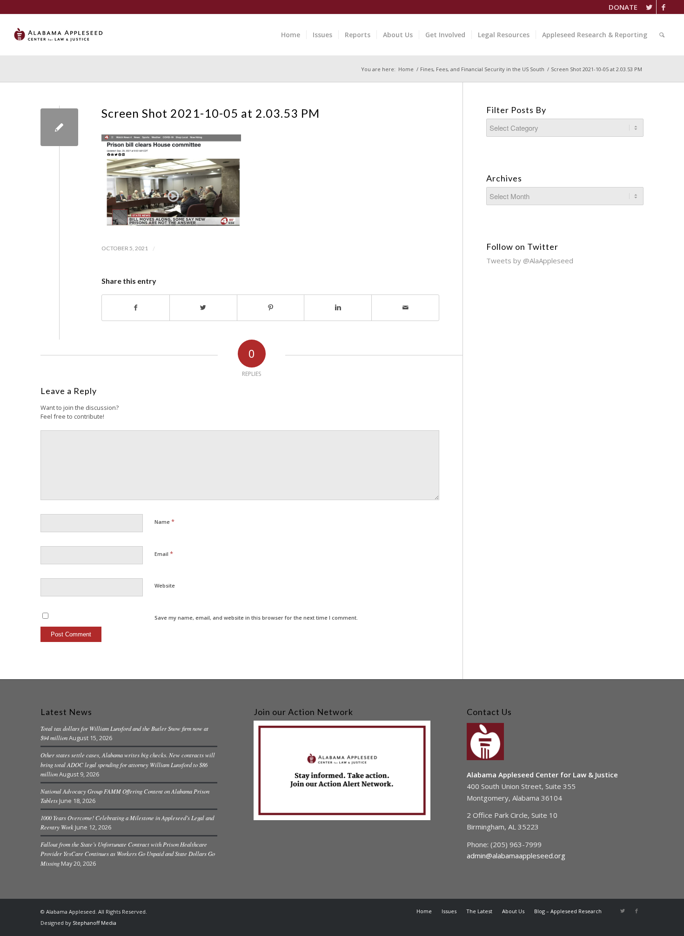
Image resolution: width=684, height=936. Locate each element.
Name (164, 521)
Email (163, 553)
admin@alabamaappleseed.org (516, 855)
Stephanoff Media (94, 922)
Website (164, 585)
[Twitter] (649, 7)
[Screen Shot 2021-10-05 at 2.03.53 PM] (59, 127)
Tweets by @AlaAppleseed (529, 260)
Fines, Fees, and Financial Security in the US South (482, 69)
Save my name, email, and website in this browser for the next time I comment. (256, 617)
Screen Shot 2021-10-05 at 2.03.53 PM (210, 113)
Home (406, 69)
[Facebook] (664, 7)
